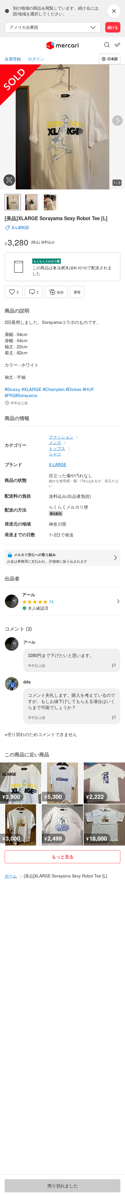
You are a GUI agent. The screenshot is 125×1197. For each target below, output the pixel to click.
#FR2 (10, 395)
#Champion (54, 389)
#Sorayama (26, 395)
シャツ (55, 454)
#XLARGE (32, 389)
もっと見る (63, 856)
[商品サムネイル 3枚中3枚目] (50, 202)
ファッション (61, 437)
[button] (107, 45)
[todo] (117, 44)
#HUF (88, 389)
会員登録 (13, 59)
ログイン (36, 59)
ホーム (11, 876)
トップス (57, 448)
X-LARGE (57, 464)
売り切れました (62, 1185)
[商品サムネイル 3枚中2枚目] (31, 202)
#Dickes (73, 389)
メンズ (55, 442)
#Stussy (12, 389)
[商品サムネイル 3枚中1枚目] (13, 202)
